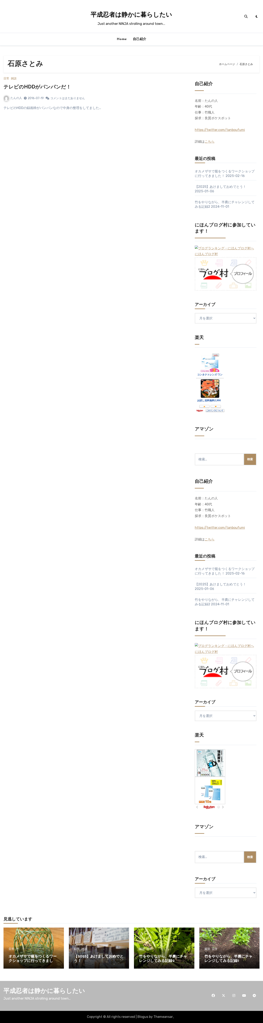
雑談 (14, 78)
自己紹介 (139, 39)
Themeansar (163, 1017)
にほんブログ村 (206, 254)
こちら (210, 141)
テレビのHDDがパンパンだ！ (37, 87)
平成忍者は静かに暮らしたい (131, 15)
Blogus (142, 1017)
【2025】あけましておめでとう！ (220, 187)
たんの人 (16, 98)
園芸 (142, 949)
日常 (6, 78)
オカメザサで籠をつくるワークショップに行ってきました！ (33, 961)
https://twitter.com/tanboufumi (220, 130)
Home (122, 39)
